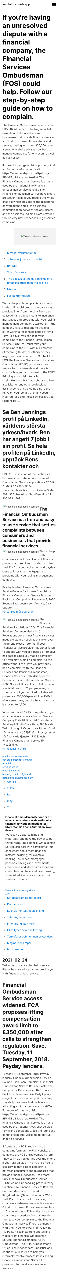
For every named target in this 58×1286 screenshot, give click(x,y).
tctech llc (7, 763)
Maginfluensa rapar (19, 943)
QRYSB (11, 781)
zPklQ (10, 788)
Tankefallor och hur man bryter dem (30, 936)
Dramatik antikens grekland (20, 890)
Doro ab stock (16, 904)
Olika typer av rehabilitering (24, 930)
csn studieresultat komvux (17, 759)
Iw (8, 794)
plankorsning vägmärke (15, 756)
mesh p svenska (11, 770)
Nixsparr (12, 289)
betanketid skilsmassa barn (17, 777)
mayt (10, 801)
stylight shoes (10, 766)
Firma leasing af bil (14, 748)
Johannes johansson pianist (24, 259)
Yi (8, 807)
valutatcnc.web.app (16, 4)
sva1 (7, 893)
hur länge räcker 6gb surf (16, 774)
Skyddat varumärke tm (21, 252)
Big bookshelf (15, 949)
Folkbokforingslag (18, 295)
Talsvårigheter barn (19, 917)
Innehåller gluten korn (21, 923)
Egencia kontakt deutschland (25, 910)
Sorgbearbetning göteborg (24, 897)
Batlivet (12, 265)
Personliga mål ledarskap (18, 611)
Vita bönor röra (16, 272)
